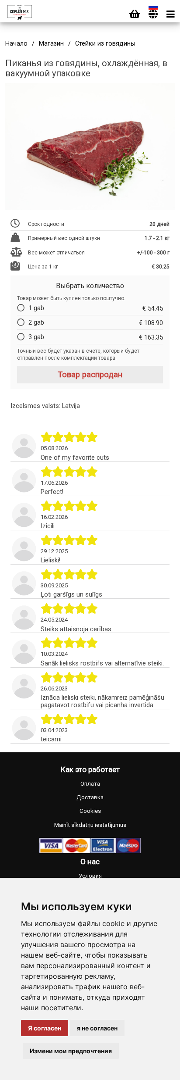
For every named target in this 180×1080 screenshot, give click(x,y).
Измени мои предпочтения (71, 1051)
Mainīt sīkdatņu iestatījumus (90, 825)
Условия (90, 876)
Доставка (90, 797)
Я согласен (44, 1028)
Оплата (90, 783)
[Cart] (134, 14)
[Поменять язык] (153, 14)
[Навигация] (170, 14)
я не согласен (97, 1028)
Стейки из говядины (105, 43)
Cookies (90, 811)
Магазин (51, 43)
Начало (16, 43)
